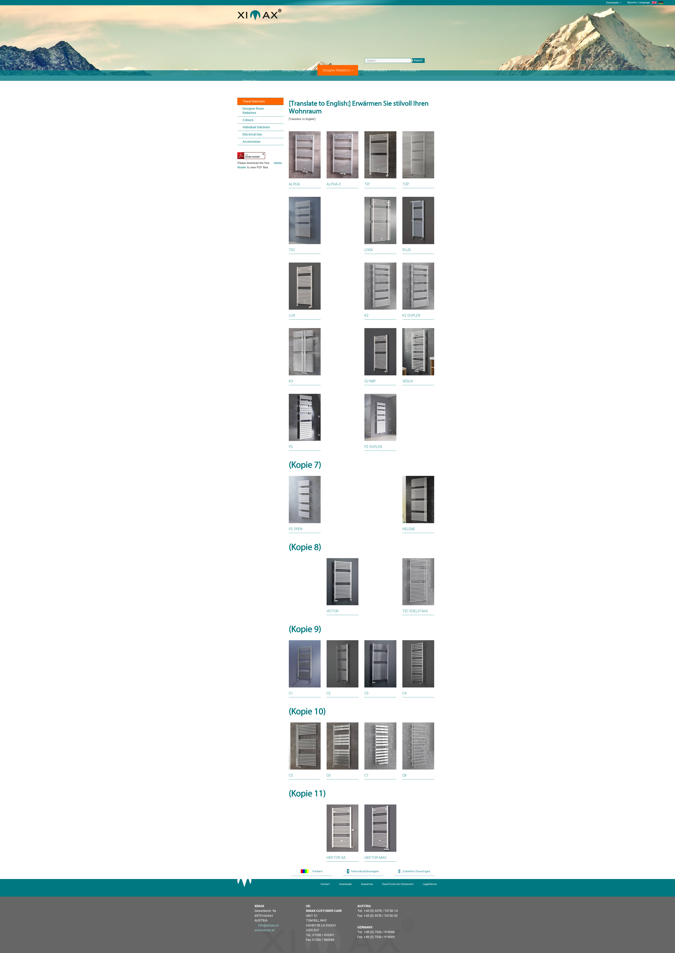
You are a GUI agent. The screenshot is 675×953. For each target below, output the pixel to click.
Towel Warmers (254, 101)
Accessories (252, 141)
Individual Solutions (256, 127)
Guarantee (367, 884)
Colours (248, 120)
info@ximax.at (268, 925)
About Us (249, 81)
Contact (325, 884)
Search (418, 60)
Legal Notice (430, 884)
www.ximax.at (265, 930)
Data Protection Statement (398, 884)
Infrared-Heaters (375, 70)
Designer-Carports (256, 70)
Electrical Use (252, 134)
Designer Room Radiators (253, 111)
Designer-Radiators (296, 70)
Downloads (612, 2)
